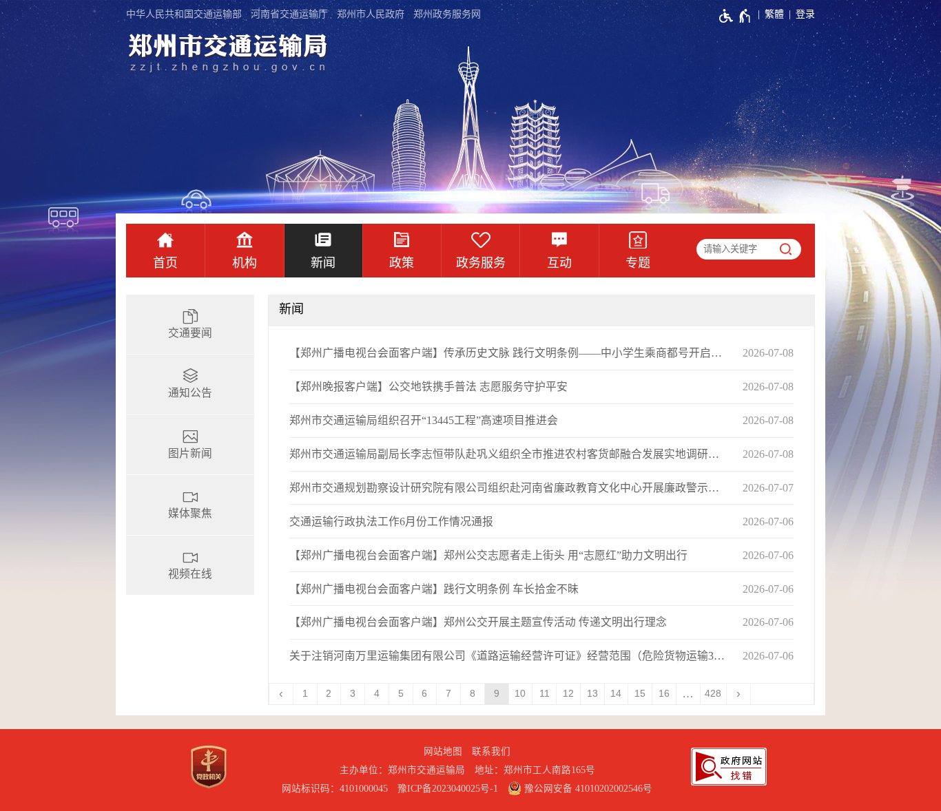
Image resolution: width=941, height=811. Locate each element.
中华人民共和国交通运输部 (184, 14)
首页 (165, 263)
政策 (401, 263)
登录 (805, 14)
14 (615, 693)
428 (713, 693)
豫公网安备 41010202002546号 (586, 788)
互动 (559, 263)
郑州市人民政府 (370, 14)
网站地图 (443, 751)
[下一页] (739, 694)
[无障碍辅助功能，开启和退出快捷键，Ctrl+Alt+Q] (735, 16)
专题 (637, 263)
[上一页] (281, 694)
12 (568, 693)
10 (520, 693)
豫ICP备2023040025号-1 (447, 788)
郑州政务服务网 (447, 14)
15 (639, 693)
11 (544, 693)
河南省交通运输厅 (289, 14)
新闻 (323, 263)
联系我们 (491, 751)
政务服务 (481, 263)
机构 (244, 263)
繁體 (774, 14)
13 (592, 693)
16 (664, 693)
